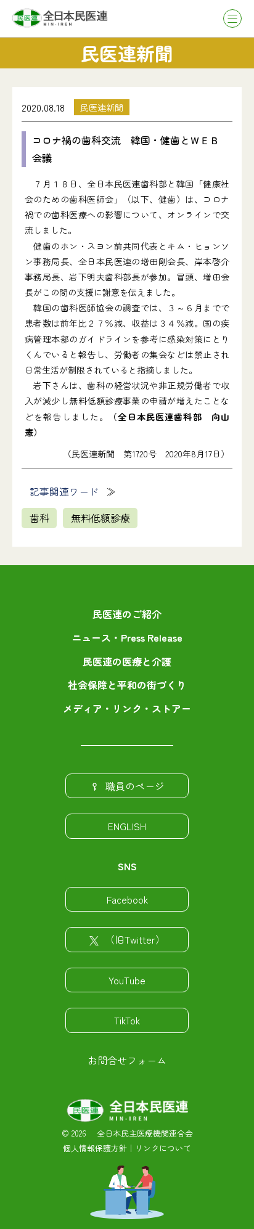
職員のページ (135, 785)
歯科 (39, 517)
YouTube (127, 980)
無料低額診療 (100, 517)
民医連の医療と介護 (127, 661)
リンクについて (163, 1148)
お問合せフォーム (127, 1060)
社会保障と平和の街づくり (127, 684)
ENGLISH (127, 826)
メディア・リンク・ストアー (127, 708)
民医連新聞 (101, 107)
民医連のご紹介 (127, 613)
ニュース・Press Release (127, 637)
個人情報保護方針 (95, 1148)
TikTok (127, 1020)
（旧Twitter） (135, 939)
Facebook (127, 899)
